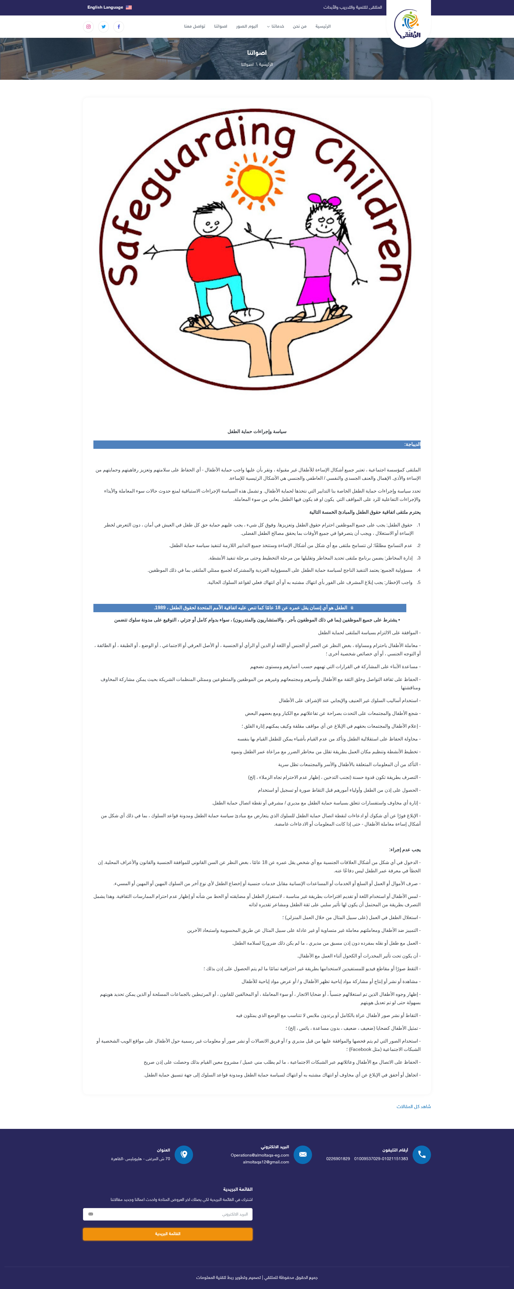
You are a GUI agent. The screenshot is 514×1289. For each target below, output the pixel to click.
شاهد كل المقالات (414, 1107)
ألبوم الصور (247, 26)
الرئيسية (323, 26)
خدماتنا (278, 26)
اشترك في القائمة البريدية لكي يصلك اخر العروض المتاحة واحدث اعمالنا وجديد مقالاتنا (182, 1199)
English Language (105, 7)
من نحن (300, 26)
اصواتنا (220, 26)
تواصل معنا (194, 26)
